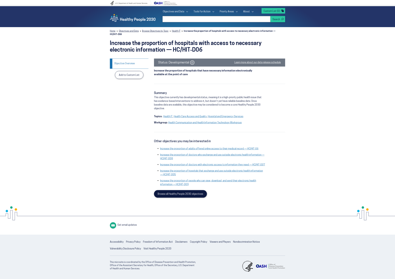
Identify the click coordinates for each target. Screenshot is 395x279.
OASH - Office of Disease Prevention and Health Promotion (270, 266)
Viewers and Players (220, 242)
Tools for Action (201, 11)
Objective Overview (124, 63)
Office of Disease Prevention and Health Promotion (165, 3)
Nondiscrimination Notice (246, 242)
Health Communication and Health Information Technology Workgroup (205, 123)
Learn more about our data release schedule (257, 62)
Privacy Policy (133, 242)
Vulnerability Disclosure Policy (125, 249)
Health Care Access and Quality (190, 116)
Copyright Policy (198, 242)
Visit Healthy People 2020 (157, 249)
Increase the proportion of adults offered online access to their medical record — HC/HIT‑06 (209, 149)
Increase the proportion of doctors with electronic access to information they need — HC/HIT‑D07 (212, 165)
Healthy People (133, 18)
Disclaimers (181, 242)
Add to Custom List (129, 75)
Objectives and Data (173, 11)
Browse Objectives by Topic (155, 31)
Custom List (272, 11)
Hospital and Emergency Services (225, 116)
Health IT (176, 31)
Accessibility (117, 242)
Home (112, 31)
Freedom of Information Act (158, 242)
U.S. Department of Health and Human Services (131, 3)
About (246, 11)
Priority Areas (227, 11)
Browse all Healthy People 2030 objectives (180, 194)
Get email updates (127, 225)
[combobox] (216, 19)
